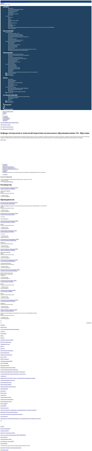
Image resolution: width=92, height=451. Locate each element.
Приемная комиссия (5, 365)
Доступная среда (4, 416)
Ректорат (2, 337)
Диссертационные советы (6, 439)
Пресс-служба (3, 356)
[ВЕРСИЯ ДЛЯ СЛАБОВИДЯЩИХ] (7, 104)
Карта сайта (3, 447)
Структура (5, 165)
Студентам (5, 116)
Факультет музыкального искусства (10, 169)
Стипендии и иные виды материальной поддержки (11, 414)
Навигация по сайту (5, 4)
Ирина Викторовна (7, 231)
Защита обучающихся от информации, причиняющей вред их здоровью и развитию (18, 410)
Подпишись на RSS (5, 1)
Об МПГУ (5, 164)
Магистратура (4, 393)
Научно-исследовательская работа (8, 432)
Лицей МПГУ (3, 405)
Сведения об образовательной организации (10, 329)
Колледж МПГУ (4, 403)
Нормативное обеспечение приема (8, 367)
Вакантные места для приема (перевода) (9, 412)
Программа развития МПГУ (7, 361)
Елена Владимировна (8, 240)
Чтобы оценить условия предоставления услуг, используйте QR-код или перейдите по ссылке (21, 418)
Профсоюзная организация (6, 354)
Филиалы (3, 348)
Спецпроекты (6, 119)
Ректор (2, 335)
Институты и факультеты (8, 166)
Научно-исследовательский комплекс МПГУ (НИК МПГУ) (13, 435)
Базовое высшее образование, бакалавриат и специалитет (13, 371)
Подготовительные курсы (6, 382)
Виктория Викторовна (8, 222)
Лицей (4, 113)
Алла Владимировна (8, 301)
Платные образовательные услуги (8, 380)
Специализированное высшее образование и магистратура (13, 373)
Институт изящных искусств (9, 167)
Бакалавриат (3, 390)
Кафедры (5, 171)
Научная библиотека (5, 352)
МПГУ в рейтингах (5, 359)
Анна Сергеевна (7, 291)
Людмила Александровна (9, 270)
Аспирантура (3, 376)
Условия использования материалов (13, 447)
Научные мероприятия (5, 428)
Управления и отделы (5, 344)
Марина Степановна (8, 188)
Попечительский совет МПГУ (7, 339)
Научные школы (4, 437)
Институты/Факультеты (8, 111)
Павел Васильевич (8, 203)
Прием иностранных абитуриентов (8, 386)
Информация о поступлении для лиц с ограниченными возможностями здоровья (18, 378)
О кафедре (5, 174)
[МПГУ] (2, 3)
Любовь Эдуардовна (7, 310)
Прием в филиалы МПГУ (6, 384)
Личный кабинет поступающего (9, 2)
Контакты (5, 120)
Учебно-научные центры (6, 397)
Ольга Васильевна (8, 261)
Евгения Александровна (8, 214)
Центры (2, 346)
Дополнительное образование (7, 399)
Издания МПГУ (4, 443)
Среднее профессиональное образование (9, 369)
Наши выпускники (5, 407)
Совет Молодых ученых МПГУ (7, 441)
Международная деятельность (7, 350)
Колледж (5, 112)
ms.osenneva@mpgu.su (8, 181)
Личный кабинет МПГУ (23, 2)
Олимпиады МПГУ (5, 430)
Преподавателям (6, 118)
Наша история (4, 327)
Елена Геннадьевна (7, 281)
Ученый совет (4, 333)
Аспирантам (5, 117)
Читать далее (3, 139)
